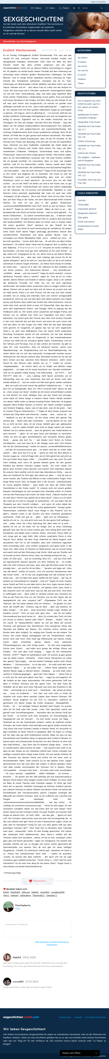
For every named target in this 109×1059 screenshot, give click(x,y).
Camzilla (82, 200)
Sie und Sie (83, 70)
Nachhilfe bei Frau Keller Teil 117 (89, 128)
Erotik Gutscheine (86, 221)
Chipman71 (51, 895)
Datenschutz (65, 1017)
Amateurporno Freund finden (88, 228)
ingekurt (14, 895)
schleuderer (25, 895)
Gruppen (82, 79)
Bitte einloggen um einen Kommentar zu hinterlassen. (52, 943)
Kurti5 (6, 892)
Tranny (81, 83)
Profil (17, 908)
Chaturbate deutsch (87, 208)
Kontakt (78, 1017)
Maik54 (35, 892)
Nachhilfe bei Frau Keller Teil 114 (89, 166)
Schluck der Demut (87, 153)
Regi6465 (15, 892)
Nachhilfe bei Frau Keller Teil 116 (89, 135)
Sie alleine (82, 57)
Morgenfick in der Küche (89, 122)
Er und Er (82, 74)
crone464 (44, 892)
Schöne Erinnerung (86, 141)
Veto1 (6, 895)
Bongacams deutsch (87, 213)
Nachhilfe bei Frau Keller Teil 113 (89, 174)
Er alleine (82, 62)
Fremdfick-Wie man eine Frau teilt (89, 181)
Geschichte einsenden (95, 1017)
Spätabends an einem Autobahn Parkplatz (88, 116)
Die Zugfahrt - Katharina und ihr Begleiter (89, 159)
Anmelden (101, 2)
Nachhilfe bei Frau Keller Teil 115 (89, 147)
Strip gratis (83, 217)
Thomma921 (39, 895)
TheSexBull (83, 204)
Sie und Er (82, 66)
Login (93, 2)
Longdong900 (57, 892)
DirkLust (26, 892)
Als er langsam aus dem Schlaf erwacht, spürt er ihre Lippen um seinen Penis (89, 105)
